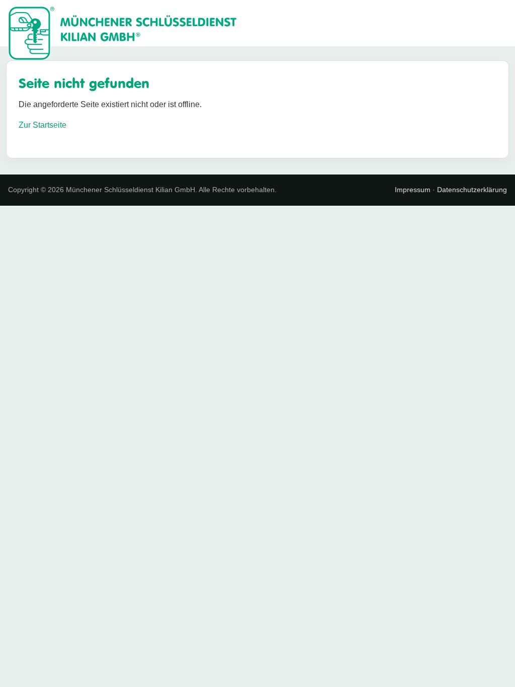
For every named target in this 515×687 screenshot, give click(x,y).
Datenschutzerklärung (472, 190)
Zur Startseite (42, 125)
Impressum (413, 190)
